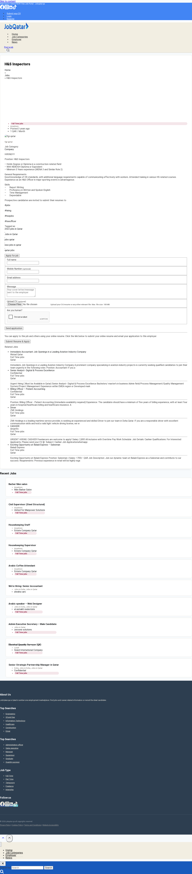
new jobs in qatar (13, 245)
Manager (9, 752)
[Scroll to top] (3, 838)
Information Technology (15, 721)
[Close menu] (1, 844)
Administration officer (14, 745)
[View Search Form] (8, 50)
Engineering (10, 714)
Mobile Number (19, 268)
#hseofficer (10, 221)
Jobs (7, 75)
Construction (11, 728)
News (14, 42)
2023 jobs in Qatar (13, 229)
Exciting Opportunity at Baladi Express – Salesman (35, 444)
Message (11, 286)
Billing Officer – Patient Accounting (27, 389)
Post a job (8, 47)
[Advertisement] (89, 100)
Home (15, 34)
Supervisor (10, 755)
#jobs (7, 205)
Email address (14, 277)
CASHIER (14, 426)
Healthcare (10, 724)
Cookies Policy (17, 825)
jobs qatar (9, 239)
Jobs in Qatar (11, 234)
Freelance (9, 786)
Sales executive (12, 748)
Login (9, 16)
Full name (11, 259)
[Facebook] (2, 8)
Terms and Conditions (32, 825)
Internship (10, 790)
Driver (13, 407)
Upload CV (16, 301)
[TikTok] (14, 8)
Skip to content (8, 1)
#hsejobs (9, 216)
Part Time (9, 779)
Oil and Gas (10, 717)
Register (10, 19)
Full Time (9, 776)
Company (9, 149)
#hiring (8, 210)
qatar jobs (9, 250)
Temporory (10, 783)
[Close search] (3, 863)
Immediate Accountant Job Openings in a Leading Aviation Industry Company (48, 351)
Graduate (9, 759)
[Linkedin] (10, 8)
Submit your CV (14, 13)
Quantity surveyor (13, 762)
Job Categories (20, 36)
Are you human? (14, 310)
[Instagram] (6, 8)
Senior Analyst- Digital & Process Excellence (32, 370)
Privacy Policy (5, 825)
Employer (16, 39)
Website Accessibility (51, 825)
